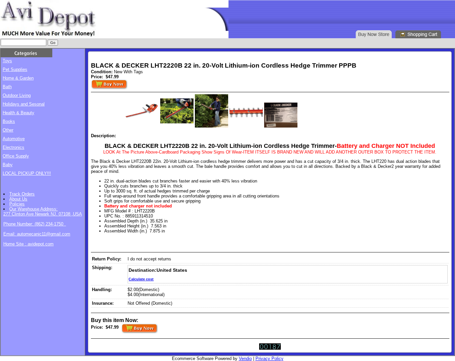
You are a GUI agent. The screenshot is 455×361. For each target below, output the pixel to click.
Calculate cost (141, 279)
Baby (8, 164)
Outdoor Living (17, 95)
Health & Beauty (18, 112)
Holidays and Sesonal (24, 104)
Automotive (14, 138)
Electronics (13, 147)
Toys (7, 60)
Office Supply (16, 156)
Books (9, 121)
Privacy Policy (269, 358)
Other (8, 130)
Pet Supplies (15, 69)
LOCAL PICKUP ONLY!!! (27, 173)
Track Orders (22, 193)
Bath (7, 86)
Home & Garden (18, 78)
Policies (17, 203)
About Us (18, 198)
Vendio (245, 358)
